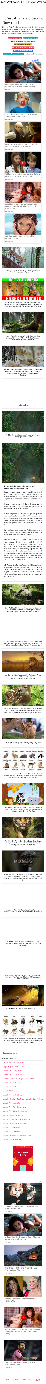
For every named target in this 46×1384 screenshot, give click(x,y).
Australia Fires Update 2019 (12, 1127)
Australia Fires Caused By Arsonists (15, 1111)
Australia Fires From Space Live (13, 1062)
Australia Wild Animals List (11, 1091)
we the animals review (30, 38)
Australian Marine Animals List (13, 1115)
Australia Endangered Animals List (14, 1123)
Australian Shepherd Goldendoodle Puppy (17, 1135)
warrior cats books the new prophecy (23, 41)
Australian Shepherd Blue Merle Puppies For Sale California (23, 1099)
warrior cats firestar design (23, 44)
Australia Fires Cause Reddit (12, 1075)
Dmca (7, 1380)
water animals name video (34, 54)
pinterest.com (13, 1053)
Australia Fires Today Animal (12, 1071)
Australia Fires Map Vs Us (11, 1103)
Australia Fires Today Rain (11, 1131)
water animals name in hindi (23, 51)
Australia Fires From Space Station (14, 1107)
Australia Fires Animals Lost (12, 1139)
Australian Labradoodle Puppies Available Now (18, 1079)
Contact (15, 1380)
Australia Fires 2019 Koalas (12, 1083)
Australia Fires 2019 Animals (12, 1095)
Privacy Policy (26, 1380)
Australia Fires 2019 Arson (12, 1087)
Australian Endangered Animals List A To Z (17, 1119)
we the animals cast (14, 38)
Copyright (37, 1380)
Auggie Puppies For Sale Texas (13, 1066)
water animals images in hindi (13, 54)
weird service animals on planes (23, 47)
